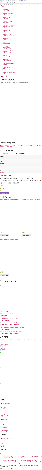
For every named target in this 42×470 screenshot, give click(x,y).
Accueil (3, 5)
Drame (5, 14)
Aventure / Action (8, 8)
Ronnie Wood (12, 146)
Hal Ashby (2, 172)
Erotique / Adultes (8, 16)
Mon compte (4, 39)
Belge (30, 4)
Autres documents (6, 33)
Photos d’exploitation (6, 19)
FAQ (40, 180)
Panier (3, 40)
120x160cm (25, 4)
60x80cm (20, 4)
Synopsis (6, 38)
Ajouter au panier (4, 193)
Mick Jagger (6, 146)
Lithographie (35, 4)
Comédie (6, 9)
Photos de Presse (8, 37)
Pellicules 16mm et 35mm (9, 35)
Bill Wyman (30, 145)
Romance (6, 18)
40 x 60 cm (2, 168)
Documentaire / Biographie (9, 13)
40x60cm (15, 4)
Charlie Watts (35, 145)
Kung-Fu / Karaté (7, 17)
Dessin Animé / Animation (9, 12)
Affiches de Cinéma (7, 82)
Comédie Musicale (8, 10)
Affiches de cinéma (6, 6)
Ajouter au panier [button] (4, 235)
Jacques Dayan (3, 157)
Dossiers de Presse (8, 34)
